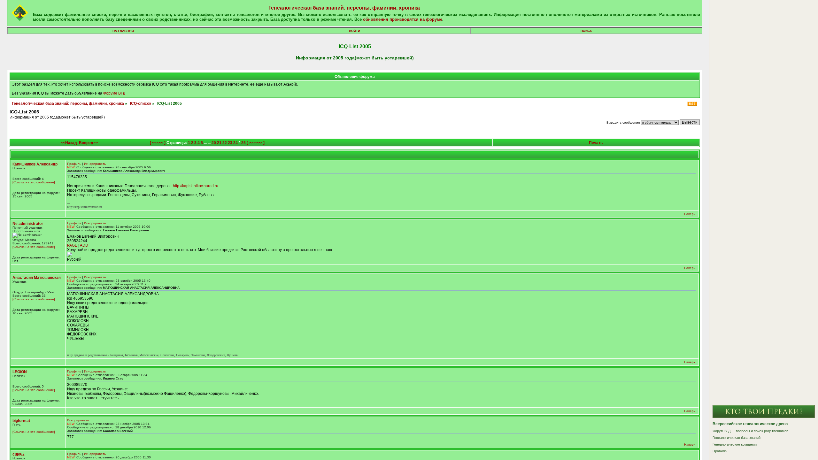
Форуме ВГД (114, 93)
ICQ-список (140, 103)
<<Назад (69, 143)
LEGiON (19, 372)
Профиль (74, 163)
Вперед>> (88, 143)
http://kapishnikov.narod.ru (195, 186)
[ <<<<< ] (158, 143)
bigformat (21, 420)
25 (243, 143)
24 (235, 143)
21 (219, 143)
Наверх (689, 214)
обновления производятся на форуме (402, 19)
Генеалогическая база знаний (736, 438)
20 (214, 143)
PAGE (72, 245)
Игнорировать (95, 163)
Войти (354, 31)
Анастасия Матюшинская (36, 277)
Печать (596, 143)
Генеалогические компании (735, 444)
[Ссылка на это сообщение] (33, 182)
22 (224, 143)
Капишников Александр (35, 164)
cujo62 (18, 454)
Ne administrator (27, 223)
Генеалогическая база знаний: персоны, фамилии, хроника (344, 8)
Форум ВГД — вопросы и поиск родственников (750, 431)
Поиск (586, 31)
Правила (720, 451)
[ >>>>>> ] (256, 143)
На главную (123, 31)
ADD (84, 245)
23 (230, 143)
